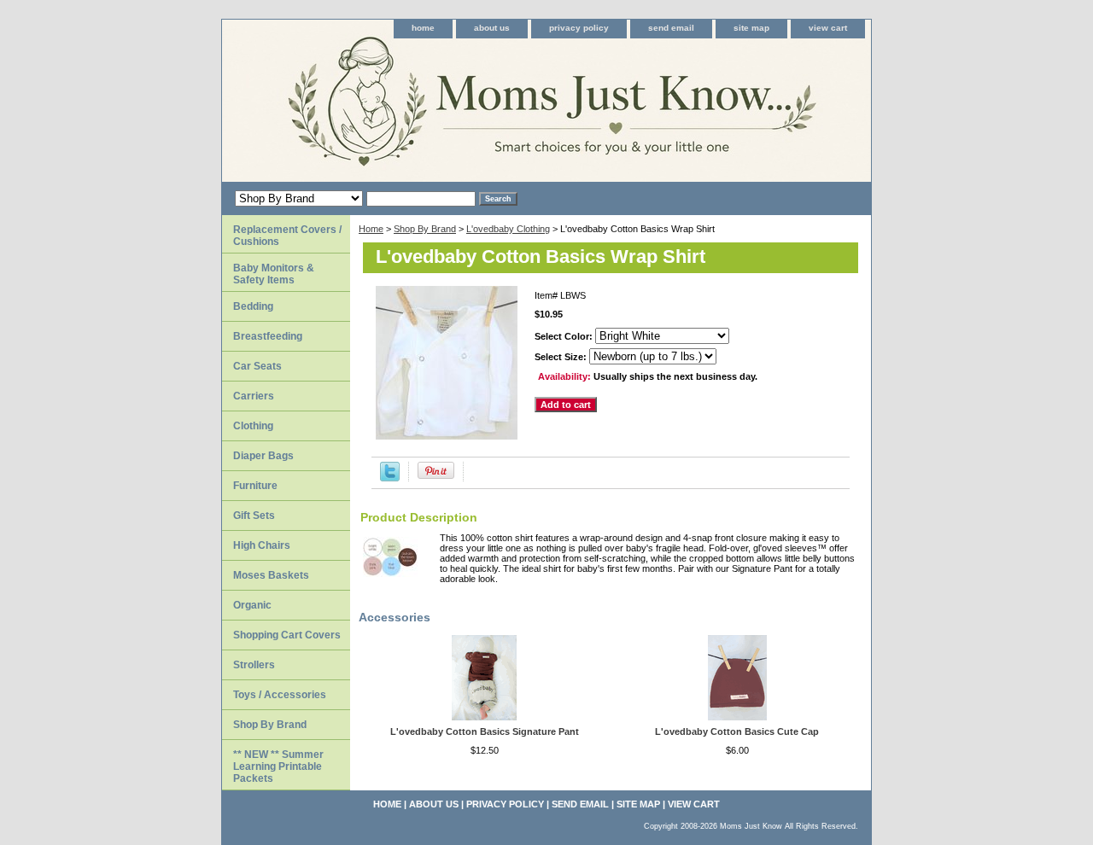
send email (671, 27)
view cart (828, 27)
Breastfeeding (267, 336)
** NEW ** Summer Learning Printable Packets (278, 766)
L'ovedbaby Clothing (508, 229)
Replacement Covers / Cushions (287, 236)
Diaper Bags (263, 456)
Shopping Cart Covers (287, 635)
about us (492, 27)
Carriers (253, 396)
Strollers (254, 665)
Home (371, 229)
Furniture (255, 486)
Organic (252, 605)
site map (751, 27)
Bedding (253, 306)
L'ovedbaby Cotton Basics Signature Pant (484, 731)
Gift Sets (254, 516)
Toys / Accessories (279, 695)
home (423, 27)
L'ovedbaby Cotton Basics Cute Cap (737, 731)
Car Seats (257, 366)
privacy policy (579, 27)
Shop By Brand (425, 229)
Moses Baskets (271, 575)
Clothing (253, 426)
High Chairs (261, 545)
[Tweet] (390, 478)
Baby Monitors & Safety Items (273, 274)
